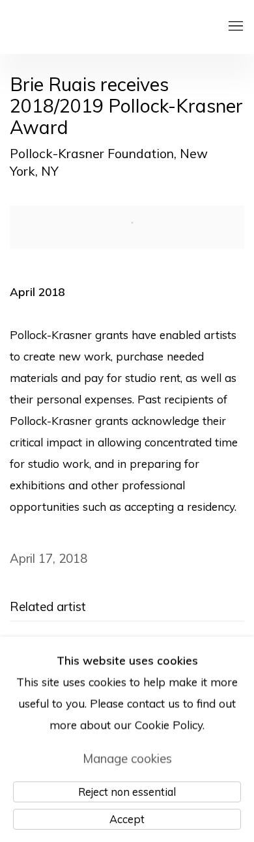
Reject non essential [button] (127, 791)
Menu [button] (234, 26)
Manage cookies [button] (127, 757)
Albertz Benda (107, 26)
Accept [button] (127, 818)
